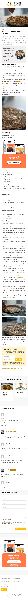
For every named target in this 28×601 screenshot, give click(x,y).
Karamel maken (19, 277)
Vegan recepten (17, 581)
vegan (18, 368)
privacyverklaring (6, 523)
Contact (4, 589)
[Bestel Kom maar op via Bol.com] (14, 567)
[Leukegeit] (14, 4)
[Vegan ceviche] (21, 386)
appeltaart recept (12, 368)
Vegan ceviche (20, 392)
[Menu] (1, 4)
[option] (7, 392)
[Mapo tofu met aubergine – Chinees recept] (7, 386)
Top (14, 598)
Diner (4, 398)
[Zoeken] (26, 4)
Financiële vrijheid (17, 578)
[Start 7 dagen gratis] (14, 154)
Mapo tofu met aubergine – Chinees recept (6, 394)
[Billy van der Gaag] (8, 60)
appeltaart (6, 368)
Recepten (4, 29)
